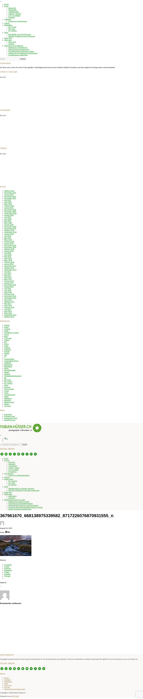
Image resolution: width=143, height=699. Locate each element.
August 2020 (9, 215)
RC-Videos (12, 31)
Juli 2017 (7, 272)
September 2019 (10, 232)
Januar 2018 (9, 264)
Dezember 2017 (10, 266)
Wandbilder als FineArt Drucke (19, 34)
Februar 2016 (9, 294)
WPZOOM (15, 696)
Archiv (6, 335)
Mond (6, 368)
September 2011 (10, 315)
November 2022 (10, 193)
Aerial (6, 327)
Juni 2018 (8, 255)
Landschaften (9, 359)
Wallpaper (8, 398)
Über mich (8, 40)
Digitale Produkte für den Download (21, 36)
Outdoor (7, 374)
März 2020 (8, 223)
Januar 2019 (9, 243)
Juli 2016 (7, 288)
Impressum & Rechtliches (13, 46)
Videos (6, 23)
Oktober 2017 (9, 268)
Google (7, 351)
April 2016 (8, 292)
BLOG (6, 4)
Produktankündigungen (13, 376)
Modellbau (8, 25)
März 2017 (8, 279)
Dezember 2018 (10, 245)
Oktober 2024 (9, 191)
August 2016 (9, 287)
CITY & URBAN (14, 16)
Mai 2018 (7, 257)
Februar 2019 (9, 241)
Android (7, 329)
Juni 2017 (8, 273)
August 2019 (9, 234)
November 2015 (10, 298)
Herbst (6, 353)
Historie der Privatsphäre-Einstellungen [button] (23, 53)
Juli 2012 (7, 309)
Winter (6, 404)
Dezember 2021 (10, 196)
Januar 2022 (9, 195)
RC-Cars (11, 29)
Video (6, 397)
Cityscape (8, 338)
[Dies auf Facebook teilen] (6, 532)
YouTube (7, 406)
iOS (5, 355)
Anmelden (8, 414)
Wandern (7, 400)
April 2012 (8, 311)
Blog (6, 336)
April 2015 (8, 300)
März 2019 (8, 240)
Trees (6, 393)
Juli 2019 (7, 236)
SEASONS (12, 10)
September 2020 (10, 213)
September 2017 (10, 270)
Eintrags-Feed (9, 416)
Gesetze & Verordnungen (17, 21)
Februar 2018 (9, 262)
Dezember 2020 (10, 210)
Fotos (6, 6)
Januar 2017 (9, 283)
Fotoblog (11, 17)
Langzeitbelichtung (11, 361)
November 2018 (10, 247)
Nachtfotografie (9, 370)
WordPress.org (9, 420)
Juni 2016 (8, 290)
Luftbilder (7, 19)
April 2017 (8, 277)
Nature (6, 372)
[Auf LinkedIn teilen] (9, 532)
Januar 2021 (9, 208)
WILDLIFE (12, 8)
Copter (6, 340)
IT (5, 357)
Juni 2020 (8, 219)
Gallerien (7, 350)
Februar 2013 (9, 307)
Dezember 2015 (10, 296)
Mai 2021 (7, 200)
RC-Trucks (12, 27)
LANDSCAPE (13, 12)
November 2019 (10, 228)
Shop (6, 33)
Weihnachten (9, 402)
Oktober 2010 (9, 317)
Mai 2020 (7, 221)
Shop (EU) (8, 38)
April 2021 (8, 202)
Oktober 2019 (9, 230)
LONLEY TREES (14, 14)
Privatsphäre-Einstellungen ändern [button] (21, 51)
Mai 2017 (7, 275)
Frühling (7, 348)
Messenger (8, 365)
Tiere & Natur (9, 389)
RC (5, 378)
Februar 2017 (9, 281)
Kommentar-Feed (10, 418)
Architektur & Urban (11, 333)
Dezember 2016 (10, 285)
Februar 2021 (9, 206)
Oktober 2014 (9, 302)
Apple (6, 331)
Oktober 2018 (9, 249)
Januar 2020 (9, 225)
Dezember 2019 (10, 226)
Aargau (7, 325)
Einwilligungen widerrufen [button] (18, 55)
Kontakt (11, 44)
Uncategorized (9, 395)
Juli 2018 (7, 253)
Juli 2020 (7, 217)
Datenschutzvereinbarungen (18, 49)
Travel (6, 391)
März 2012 (8, 313)
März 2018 (8, 260)
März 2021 (8, 204)
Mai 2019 (7, 238)
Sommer (7, 387)
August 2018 (9, 251)
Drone (6, 344)
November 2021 (10, 198)
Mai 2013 (7, 304)
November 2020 (10, 211)
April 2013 (8, 305)
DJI (5, 342)
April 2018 (8, 258)
